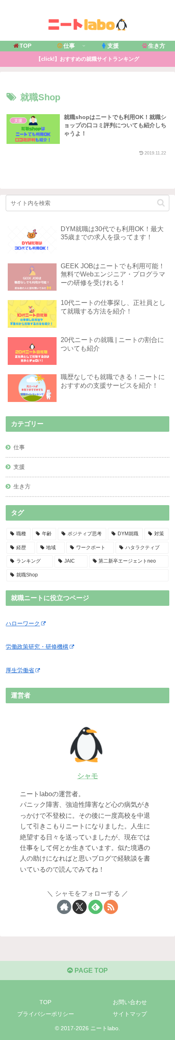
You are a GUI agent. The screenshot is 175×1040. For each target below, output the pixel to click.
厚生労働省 (20, 670)
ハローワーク (23, 623)
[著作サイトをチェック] (64, 907)
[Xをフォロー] (79, 907)
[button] (161, 203)
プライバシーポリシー (45, 1014)
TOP (45, 1002)
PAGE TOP (90, 970)
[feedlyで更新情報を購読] (95, 907)
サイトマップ (130, 1014)
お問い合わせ (130, 1002)
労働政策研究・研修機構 (37, 646)
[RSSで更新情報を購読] (111, 907)
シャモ (87, 776)
